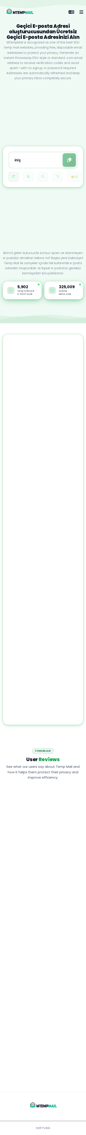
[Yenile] (13, 177)
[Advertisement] (43, 113)
